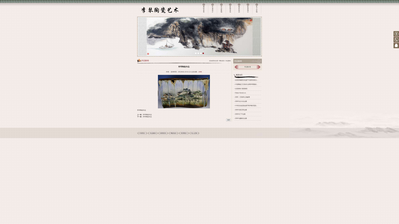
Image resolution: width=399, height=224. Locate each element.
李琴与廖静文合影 (241, 118)
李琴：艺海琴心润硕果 (242, 97)
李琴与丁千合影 (240, 114)
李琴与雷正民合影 (241, 110)
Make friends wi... (241, 93)
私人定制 (194, 133)
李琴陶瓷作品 (147, 114)
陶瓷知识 (173, 133)
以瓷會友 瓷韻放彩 (241, 88)
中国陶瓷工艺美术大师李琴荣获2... (246, 84)
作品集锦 (228, 60)
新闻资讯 (163, 133)
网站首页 (221, 60)
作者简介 (142, 133)
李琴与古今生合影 (241, 101)
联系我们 (184, 133)
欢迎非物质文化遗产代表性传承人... (246, 80)
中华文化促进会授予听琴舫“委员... (246, 105)
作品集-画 (247, 67)
